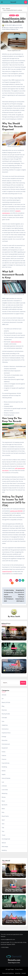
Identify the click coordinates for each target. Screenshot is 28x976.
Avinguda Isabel (10, 654)
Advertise (17, 973)
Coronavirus (5, 729)
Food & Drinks (5, 763)
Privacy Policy (18, 969)
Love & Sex (5, 789)
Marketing (4, 793)
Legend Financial (7, 571)
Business (12, 15)
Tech (3, 823)
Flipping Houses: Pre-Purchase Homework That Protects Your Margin (14, 633)
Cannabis (4, 717)
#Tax (17, 29)
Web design (5, 846)
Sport (3, 820)
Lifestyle (4, 786)
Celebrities (5, 725)
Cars (3, 721)
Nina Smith (9, 25)
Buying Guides (6, 714)
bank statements (16, 341)
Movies (4, 797)
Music (3, 801)
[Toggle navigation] (2, 2)
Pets (3, 812)
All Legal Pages (10, 969)
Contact (23, 973)
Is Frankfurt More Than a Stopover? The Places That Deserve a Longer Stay (14, 922)
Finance (4, 759)
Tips (17, 15)
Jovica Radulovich (10, 635)
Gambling (4, 767)
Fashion (4, 755)
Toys (3, 831)
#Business (6, 27)
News (3, 808)
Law (3, 782)
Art (3, 698)
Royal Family (5, 816)
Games (4, 770)
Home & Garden (6, 778)
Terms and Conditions (8, 973)
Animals (4, 695)
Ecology (4, 736)
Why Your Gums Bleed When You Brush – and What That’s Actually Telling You (14, 891)
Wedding (4, 850)
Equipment (5, 748)
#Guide (11, 27)
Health (3, 774)
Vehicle (4, 842)
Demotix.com (14, 960)
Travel (3, 835)
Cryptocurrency (6, 732)
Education (4, 740)
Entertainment (6, 744)
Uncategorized (6, 839)
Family (3, 751)
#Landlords (16, 27)
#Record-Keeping (10, 29)
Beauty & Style (6, 702)
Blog (3, 706)
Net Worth (4, 805)
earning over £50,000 (16, 511)
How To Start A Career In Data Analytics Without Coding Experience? (14, 669)
